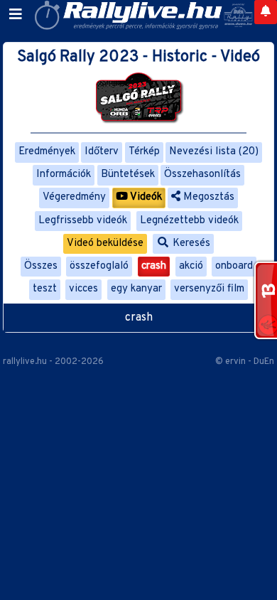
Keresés (190, 243)
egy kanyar (136, 289)
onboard (234, 266)
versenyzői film (209, 289)
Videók (145, 197)
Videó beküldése (105, 243)
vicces (83, 289)
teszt (45, 289)
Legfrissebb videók (82, 220)
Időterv (102, 152)
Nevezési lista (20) (214, 152)
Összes (41, 266)
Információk (63, 174)
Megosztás (207, 197)
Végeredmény (74, 197)
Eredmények (46, 152)
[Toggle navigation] (15, 15)
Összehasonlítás (202, 174)
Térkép (144, 152)
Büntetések (128, 174)
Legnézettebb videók (189, 220)
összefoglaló (99, 266)
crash (153, 266)
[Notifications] (265, 12)
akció (191, 266)
